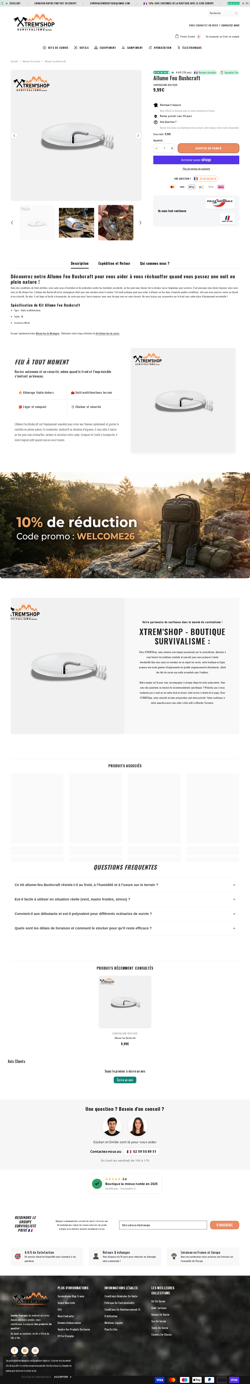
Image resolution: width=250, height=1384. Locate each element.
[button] (14, 135)
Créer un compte (231, 36)
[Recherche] (223, 13)
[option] (76, 135)
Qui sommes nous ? (154, 263)
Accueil (14, 61)
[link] (125, 525)
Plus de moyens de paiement (196, 168)
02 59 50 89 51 (144, 1151)
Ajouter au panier (209, 148)
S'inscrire (224, 1225)
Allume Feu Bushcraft (125, 1038)
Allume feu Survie (31, 61)
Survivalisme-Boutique (165, 85)
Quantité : (158, 140)
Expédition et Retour (114, 263)
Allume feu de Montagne (47, 333)
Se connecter (212, 36)
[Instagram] (25, 1350)
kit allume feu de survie (108, 333)
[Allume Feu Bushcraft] (125, 1002)
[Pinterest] (35, 1350)
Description (80, 263)
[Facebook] (14, 1350)
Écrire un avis (125, 1080)
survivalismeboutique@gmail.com (87, 3)
